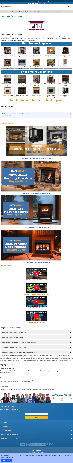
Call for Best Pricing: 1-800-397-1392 (36, 3)
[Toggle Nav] (1, 7)
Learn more (11, 457)
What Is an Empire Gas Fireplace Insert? (12, 337)
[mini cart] (71, 6)
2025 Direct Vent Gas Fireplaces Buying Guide (36, 158)
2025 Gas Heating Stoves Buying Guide (36, 227)
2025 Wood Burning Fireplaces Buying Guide (36, 193)
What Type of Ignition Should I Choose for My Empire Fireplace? (19, 342)
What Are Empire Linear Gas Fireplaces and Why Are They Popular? (20, 352)
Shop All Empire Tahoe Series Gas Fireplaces (36, 100)
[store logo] (9, 6)
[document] (36, 458)
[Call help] (53, 399)
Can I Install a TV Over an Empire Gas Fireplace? (15, 347)
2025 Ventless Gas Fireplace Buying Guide (36, 262)
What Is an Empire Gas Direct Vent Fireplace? (14, 332)
